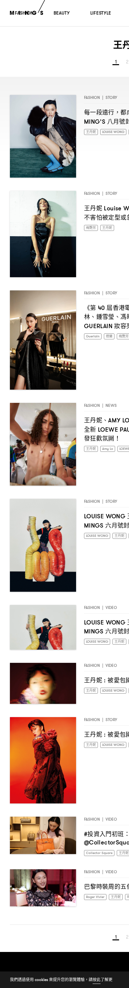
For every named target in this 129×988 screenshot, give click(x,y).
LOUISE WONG (99, 538)
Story (111, 100)
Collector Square (101, 856)
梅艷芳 (92, 231)
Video (111, 610)
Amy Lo (110, 451)
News (111, 408)
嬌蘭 (112, 339)
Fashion (92, 100)
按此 (97, 979)
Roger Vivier (97, 901)
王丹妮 (92, 135)
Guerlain (94, 339)
